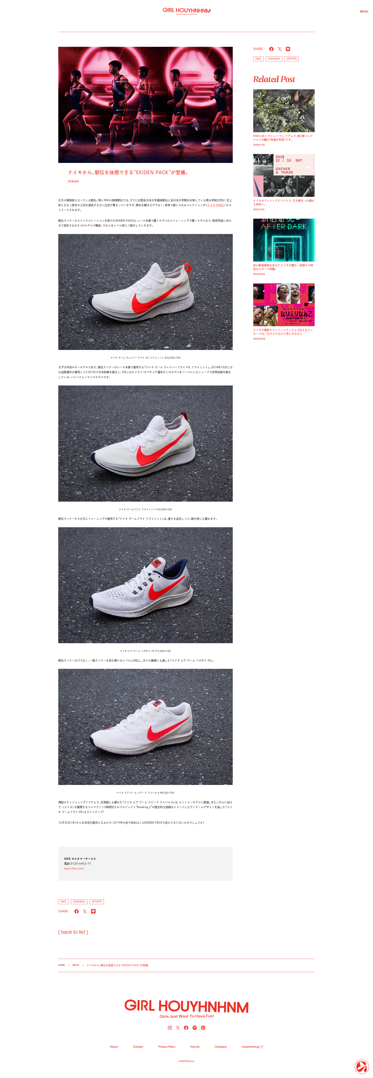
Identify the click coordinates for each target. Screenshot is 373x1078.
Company (221, 1046)
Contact (138, 1046)
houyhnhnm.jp (250, 1046)
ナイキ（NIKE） (215, 205)
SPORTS (97, 901)
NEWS (75, 965)
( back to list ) (73, 932)
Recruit (195, 1046)
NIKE (63, 901)
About (114, 1046)
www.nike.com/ (74, 868)
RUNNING (79, 901)
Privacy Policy (166, 1046)
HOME (61, 965)
